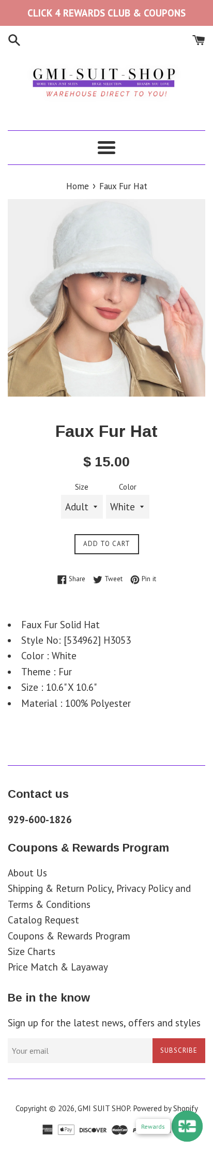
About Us (27, 873)
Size (81, 487)
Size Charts (31, 951)
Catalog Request (43, 920)
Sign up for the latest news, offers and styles (104, 1023)
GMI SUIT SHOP (104, 1108)
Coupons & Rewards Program (69, 936)
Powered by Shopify (165, 1108)
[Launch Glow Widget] (187, 1126)
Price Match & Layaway (58, 967)
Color (127, 487)
